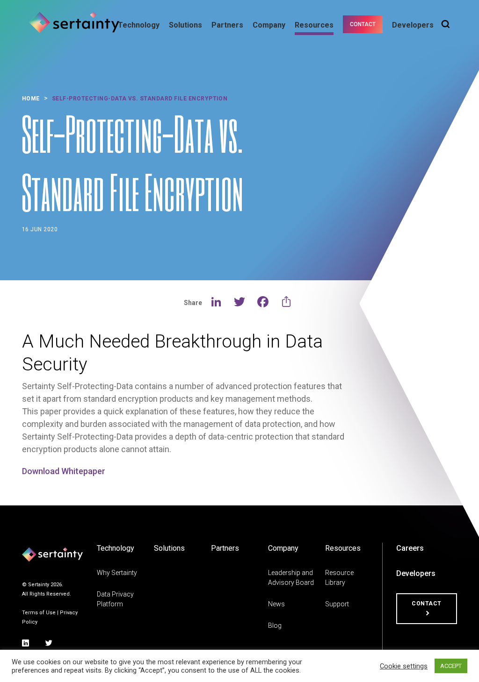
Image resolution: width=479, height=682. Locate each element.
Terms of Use (39, 613)
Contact (363, 24)
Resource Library (339, 577)
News (276, 604)
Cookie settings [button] (404, 666)
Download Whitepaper (63, 471)
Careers (410, 548)
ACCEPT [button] (451, 665)
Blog (275, 625)
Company (269, 25)
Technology (139, 25)
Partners (227, 25)
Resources (314, 25)
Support (337, 604)
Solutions (185, 25)
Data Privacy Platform (115, 599)
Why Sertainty (117, 572)
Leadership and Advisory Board (291, 577)
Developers (413, 25)
